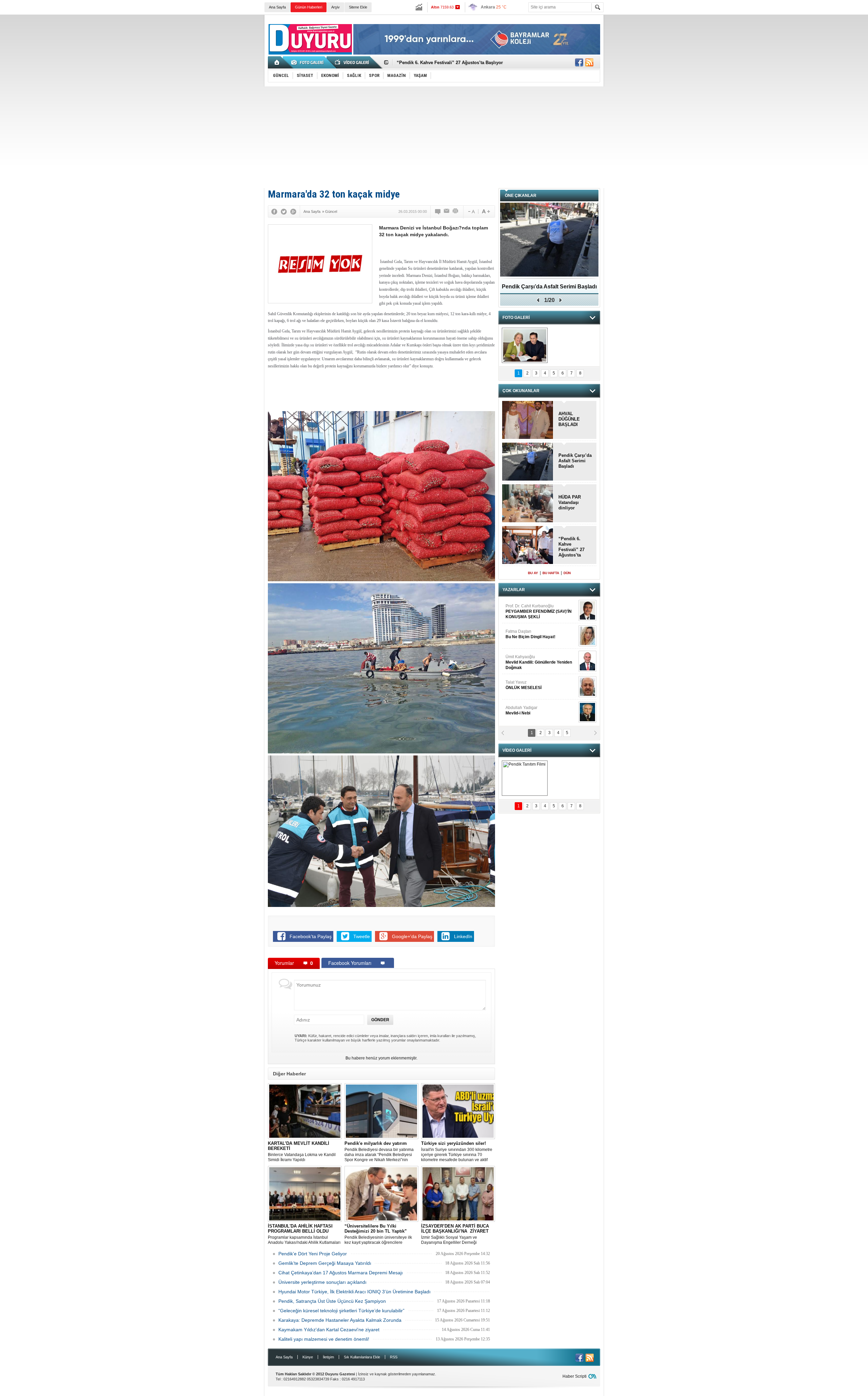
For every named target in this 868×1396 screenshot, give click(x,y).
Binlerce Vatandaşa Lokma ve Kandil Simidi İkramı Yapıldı (302, 1151)
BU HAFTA (550, 573)
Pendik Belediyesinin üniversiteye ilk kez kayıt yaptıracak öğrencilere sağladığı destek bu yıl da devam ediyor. (381, 1234)
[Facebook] (274, 211)
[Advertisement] (434, 137)
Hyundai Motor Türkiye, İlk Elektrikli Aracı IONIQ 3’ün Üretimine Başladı (354, 1291)
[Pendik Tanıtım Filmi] (525, 778)
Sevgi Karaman (520, 710)
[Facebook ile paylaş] (579, 62)
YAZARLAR (513, 589)
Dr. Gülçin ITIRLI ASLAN (528, 634)
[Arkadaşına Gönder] (447, 211)
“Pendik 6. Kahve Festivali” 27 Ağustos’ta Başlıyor (571, 547)
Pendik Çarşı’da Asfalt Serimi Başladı (575, 461)
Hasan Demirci (538, 662)
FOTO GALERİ (516, 317)
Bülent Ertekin (541, 611)
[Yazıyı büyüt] (486, 211)
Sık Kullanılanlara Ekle (362, 1357)
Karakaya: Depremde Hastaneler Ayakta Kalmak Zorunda (339, 1320)
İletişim (328, 1357)
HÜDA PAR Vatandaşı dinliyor (569, 502)
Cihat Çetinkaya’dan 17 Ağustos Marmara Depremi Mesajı (340, 1272)
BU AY (533, 573)
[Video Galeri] (353, 62)
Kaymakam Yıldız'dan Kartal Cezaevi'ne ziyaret (328, 1329)
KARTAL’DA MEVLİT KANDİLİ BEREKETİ (549, 289)
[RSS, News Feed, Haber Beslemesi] (589, 62)
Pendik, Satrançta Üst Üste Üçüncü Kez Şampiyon (332, 1301)
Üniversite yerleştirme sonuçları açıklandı (322, 1282)
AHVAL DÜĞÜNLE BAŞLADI (426, 62)
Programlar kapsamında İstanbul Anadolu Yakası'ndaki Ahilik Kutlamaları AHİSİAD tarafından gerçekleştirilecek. (304, 1234)
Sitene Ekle (358, 7)
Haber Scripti (575, 1376)
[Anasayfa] (277, 62)
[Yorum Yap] (438, 211)
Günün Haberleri (308, 7)
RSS (393, 1357)
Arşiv (335, 7)
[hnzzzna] (525, 345)
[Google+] (293, 211)
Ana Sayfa (277, 7)
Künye (307, 1357)
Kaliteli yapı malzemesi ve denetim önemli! (323, 1339)
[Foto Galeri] (309, 62)
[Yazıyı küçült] (471, 211)
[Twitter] (284, 211)
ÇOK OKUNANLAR (520, 390)
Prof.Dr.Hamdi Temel (536, 688)
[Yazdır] (456, 211)
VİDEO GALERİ (516, 750)
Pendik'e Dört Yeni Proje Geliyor (312, 1253)
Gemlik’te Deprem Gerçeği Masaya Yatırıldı (324, 1263)
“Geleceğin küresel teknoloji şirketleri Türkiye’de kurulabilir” (341, 1310)
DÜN (567, 573)
